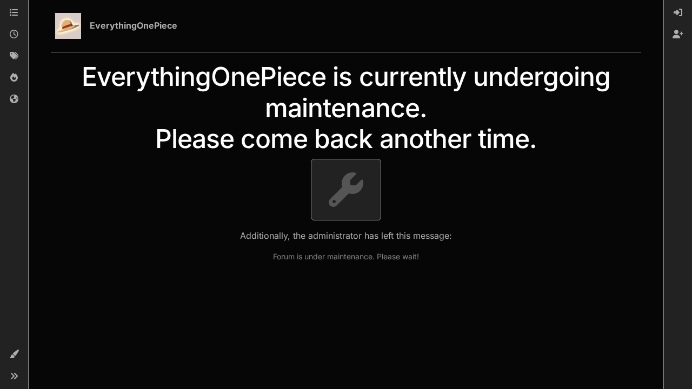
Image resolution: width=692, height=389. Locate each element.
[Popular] (14, 77)
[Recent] (14, 34)
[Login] (678, 13)
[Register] (678, 34)
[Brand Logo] (68, 26)
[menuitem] (678, 13)
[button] (14, 354)
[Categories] (14, 13)
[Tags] (14, 56)
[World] (14, 99)
